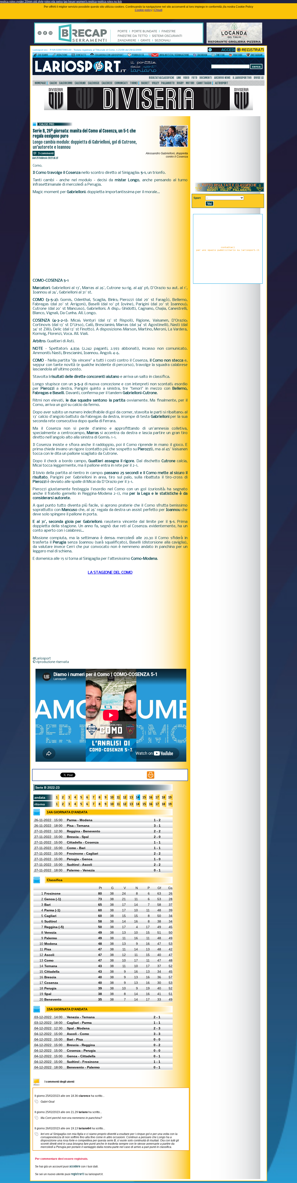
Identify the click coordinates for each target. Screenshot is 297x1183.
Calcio (53, 83)
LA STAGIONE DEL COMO (110, 572)
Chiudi (158, 10)
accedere (74, 1166)
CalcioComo (65, 83)
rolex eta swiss (53, 1)
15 (144, 797)
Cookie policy (143, 10)
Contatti (81, 55)
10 (111, 797)
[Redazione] (54, 55)
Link (179, 77)
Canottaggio (204, 83)
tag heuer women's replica (80, 1)
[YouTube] (230, 55)
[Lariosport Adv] (228, 282)
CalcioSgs (93, 83)
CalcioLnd (80, 83)
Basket (145, 83)
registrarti (77, 1174)
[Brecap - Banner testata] (118, 42)
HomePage (40, 83)
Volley (155, 83)
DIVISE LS (259, 77)
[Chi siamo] (35, 55)
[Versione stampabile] (150, 777)
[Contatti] (73, 55)
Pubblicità (138, 55)
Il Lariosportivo (242, 77)
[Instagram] (248, 55)
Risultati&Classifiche (161, 77)
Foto (194, 77)
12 (124, 797)
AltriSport (221, 83)
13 (131, 797)
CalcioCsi (107, 83)
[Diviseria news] (148, 109)
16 (150, 797)
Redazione (62, 55)
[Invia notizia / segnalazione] (153, 55)
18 (163, 797)
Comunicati (121, 83)
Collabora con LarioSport (109, 55)
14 (137, 797)
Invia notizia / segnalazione (174, 55)
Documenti (206, 77)
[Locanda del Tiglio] (234, 42)
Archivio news (222, 77)
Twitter (220, 55)
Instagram (256, 55)
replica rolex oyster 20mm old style (22, 1)
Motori (190, 83)
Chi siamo (43, 55)
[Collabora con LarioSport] (92, 55)
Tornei (134, 83)
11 (118, 797)
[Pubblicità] (129, 55)
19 (169, 797)
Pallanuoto (167, 83)
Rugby (180, 83)
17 (157, 797)
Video (186, 77)
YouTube (237, 55)
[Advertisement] (110, 236)
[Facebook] (195, 55)
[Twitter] (213, 55)
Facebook (202, 55)
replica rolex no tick (109, 1)
